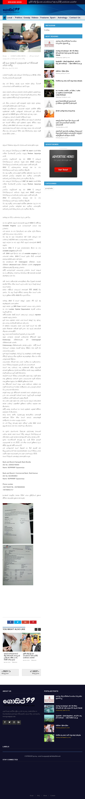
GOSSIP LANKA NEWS (18, 56)
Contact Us (74, 18)
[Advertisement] (56, 9)
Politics (18, 18)
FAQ (38, 795)
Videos (34, 18)
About (45, 795)
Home (5, 56)
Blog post (5, 674)
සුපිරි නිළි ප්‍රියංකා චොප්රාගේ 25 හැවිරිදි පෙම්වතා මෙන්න (53, 2)
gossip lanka (49, 188)
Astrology (62, 18)
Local (10, 18)
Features (44, 18)
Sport (52, 18)
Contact (52, 795)
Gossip (26, 18)
